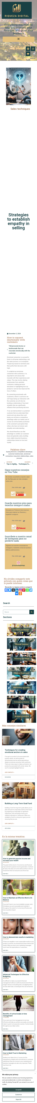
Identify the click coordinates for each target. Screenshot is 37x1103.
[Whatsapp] (27, 590)
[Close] (35, 1073)
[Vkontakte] (16, 593)
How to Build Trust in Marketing (14, 1053)
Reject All (18, 1099)
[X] (13, 590)
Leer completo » (9, 772)
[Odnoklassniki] (20, 593)
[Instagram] (33, 48)
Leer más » (5, 873)
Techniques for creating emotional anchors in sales (16, 751)
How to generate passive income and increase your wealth (16, 860)
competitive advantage (24, 452)
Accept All (18, 1089)
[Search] (31, 612)
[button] (18, 38)
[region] (18, 1087)
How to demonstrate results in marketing (18, 937)
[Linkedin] (16, 590)
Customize (18, 1094)
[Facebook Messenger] (9, 590)
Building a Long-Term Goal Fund (18, 803)
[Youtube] (28, 53)
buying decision (11, 452)
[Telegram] (30, 590)
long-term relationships (21, 456)
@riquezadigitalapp (18, 565)
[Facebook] (6, 590)
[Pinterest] (28, 48)
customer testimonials (15, 454)
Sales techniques (20, 108)
